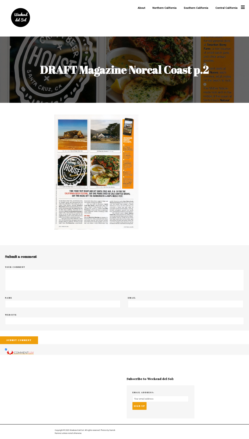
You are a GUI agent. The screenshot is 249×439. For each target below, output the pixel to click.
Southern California (196, 7)
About (141, 7)
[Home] (20, 17)
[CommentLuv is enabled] (20, 352)
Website (11, 315)
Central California (226, 7)
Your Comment (15, 267)
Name (8, 298)
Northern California (164, 7)
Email (132, 298)
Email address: (143, 392)
